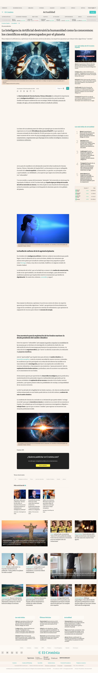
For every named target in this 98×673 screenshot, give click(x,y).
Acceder (93, 12)
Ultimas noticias (6, 16)
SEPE (43, 647)
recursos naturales (39, 479)
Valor (94, 188)
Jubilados (30, 8)
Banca (80, 16)
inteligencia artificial (23, 479)
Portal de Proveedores (66, 662)
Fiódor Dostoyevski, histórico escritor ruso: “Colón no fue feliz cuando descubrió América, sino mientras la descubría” (85, 81)
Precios (49, 647)
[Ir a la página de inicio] (9, 12)
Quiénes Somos (51, 662)
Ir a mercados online (6, 20)
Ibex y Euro (35, 16)
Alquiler (52, 8)
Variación (86, 188)
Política (45, 16)
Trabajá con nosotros (81, 662)
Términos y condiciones (50, 665)
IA (19, 23)
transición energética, (23, 359)
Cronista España (6, 23)
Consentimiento (67, 665)
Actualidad (56, 16)
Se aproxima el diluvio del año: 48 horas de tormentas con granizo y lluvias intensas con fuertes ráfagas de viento (85, 66)
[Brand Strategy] (47, 658)
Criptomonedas (69, 16)
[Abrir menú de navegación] (2, 12)
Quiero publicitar (44, 465)
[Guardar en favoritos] (67, 88)
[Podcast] (54, 658)
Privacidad (60, 665)
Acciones (62, 8)
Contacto (14, 662)
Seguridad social (17, 8)
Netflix (83, 8)
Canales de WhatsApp (27, 662)
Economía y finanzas (21, 16)
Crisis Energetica (58, 647)
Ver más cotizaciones (91, 20)
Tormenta (4, 8)
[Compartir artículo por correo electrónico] (30, 91)
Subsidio (67, 647)
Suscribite (40, 662)
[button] (95, 570)
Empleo (73, 8)
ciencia (64, 479)
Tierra (31, 479)
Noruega (23, 263)
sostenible (44, 277)
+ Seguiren (61, 89)
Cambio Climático (50, 479)
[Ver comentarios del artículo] (33, 91)
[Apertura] (30, 658)
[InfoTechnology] (65, 658)
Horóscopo (75, 647)
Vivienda (41, 8)
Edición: (91, 7)
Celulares (29, 647)
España (58, 479)
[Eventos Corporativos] (38, 658)
